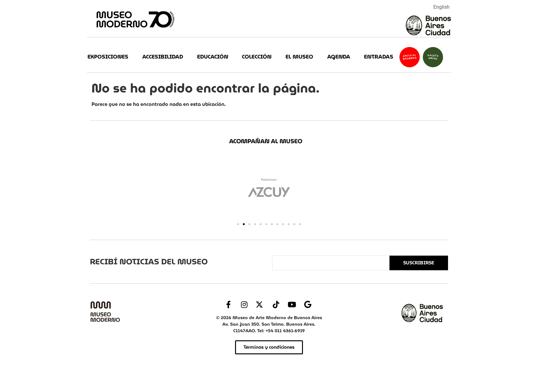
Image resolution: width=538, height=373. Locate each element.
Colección (256, 57)
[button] (238, 224)
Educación (212, 57)
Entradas (378, 57)
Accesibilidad (162, 57)
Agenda (338, 57)
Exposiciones (107, 57)
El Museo (299, 57)
